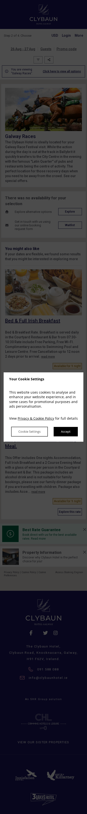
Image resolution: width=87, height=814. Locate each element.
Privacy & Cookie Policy (36, 418)
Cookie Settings (29, 432)
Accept (66, 432)
